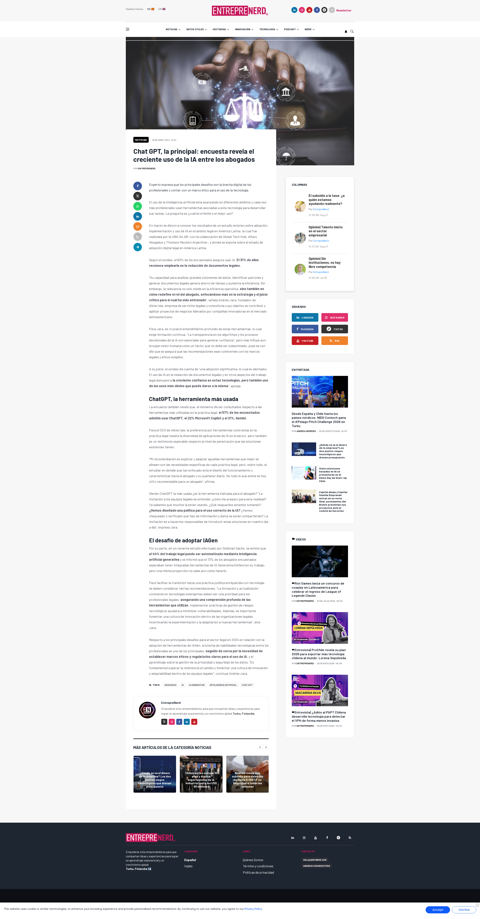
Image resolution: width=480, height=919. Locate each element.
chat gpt (247, 685)
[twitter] (137, 196)
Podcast (290, 29)
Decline (464, 910)
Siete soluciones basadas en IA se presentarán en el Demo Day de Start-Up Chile (333, 475)
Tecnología (267, 29)
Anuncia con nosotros (316, 865)
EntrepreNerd (146, 168)
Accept (437, 910)
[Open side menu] (127, 29)
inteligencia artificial (223, 685)
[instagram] (302, 10)
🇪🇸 (150, 8)
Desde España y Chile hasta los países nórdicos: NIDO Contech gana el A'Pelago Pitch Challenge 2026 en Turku (319, 420)
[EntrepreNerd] (240, 10)
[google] (324, 10)
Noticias (171, 29)
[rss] (350, 837)
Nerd (308, 29)
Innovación (242, 29)
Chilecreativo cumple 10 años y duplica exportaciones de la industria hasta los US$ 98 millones (201, 779)
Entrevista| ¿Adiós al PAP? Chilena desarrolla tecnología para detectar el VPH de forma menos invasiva (319, 716)
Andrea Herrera (306, 431)
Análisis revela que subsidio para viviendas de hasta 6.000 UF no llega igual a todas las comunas (247, 779)
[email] (137, 226)
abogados (170, 685)
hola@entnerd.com (314, 859)
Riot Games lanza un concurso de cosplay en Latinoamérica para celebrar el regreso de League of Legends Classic (318, 589)
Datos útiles (195, 29)
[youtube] (309, 10)
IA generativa (197, 685)
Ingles (188, 866)
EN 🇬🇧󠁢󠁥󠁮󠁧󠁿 (161, 8)
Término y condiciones (258, 866)
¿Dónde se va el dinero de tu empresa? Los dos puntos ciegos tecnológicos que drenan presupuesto (154, 779)
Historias (219, 29)
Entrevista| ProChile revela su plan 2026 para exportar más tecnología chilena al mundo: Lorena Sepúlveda (319, 654)
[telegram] (137, 246)
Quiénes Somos (134, 8)
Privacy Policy (253, 909)
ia (183, 685)
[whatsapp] (137, 206)
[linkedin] (294, 10)
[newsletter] (332, 10)
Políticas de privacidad (258, 872)
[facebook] (317, 10)
